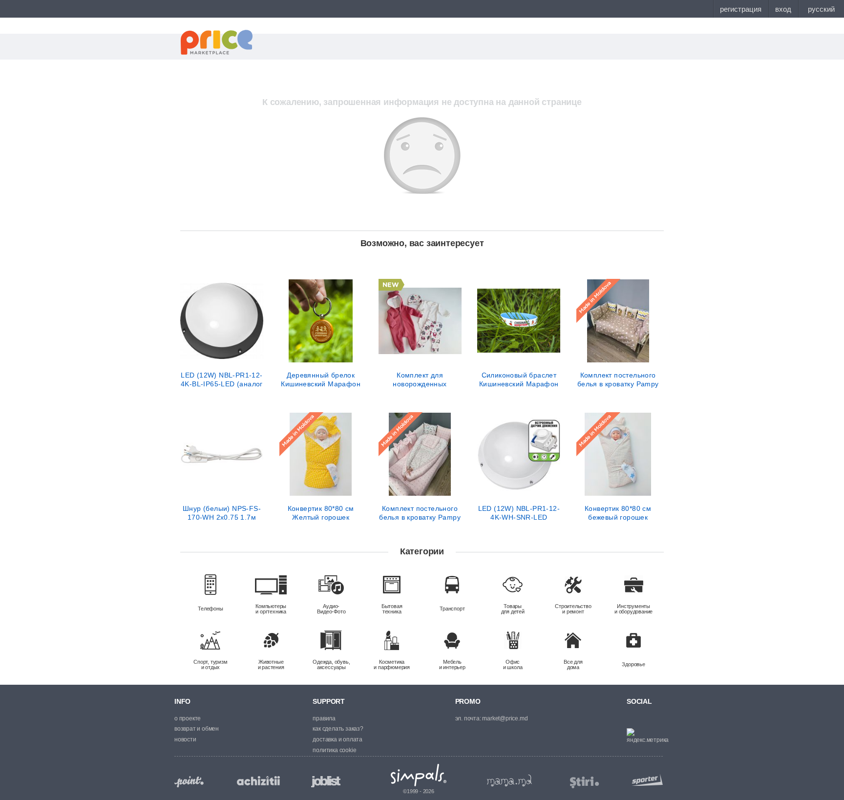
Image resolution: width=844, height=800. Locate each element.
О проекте (187, 718)
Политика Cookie (334, 750)
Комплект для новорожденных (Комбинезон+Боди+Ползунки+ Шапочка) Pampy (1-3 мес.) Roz (420, 379)
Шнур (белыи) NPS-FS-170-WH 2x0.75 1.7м (222, 513)
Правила (324, 718)
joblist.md (325, 781)
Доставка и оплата (337, 739)
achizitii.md (258, 781)
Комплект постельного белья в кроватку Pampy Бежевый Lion (618, 379)
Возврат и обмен (196, 728)
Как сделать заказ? (338, 728)
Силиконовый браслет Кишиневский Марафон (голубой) (519, 379)
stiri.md (584, 783)
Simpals (419, 775)
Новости (185, 739)
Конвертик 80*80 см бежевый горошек (618, 513)
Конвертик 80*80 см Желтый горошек (321, 513)
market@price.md (505, 718)
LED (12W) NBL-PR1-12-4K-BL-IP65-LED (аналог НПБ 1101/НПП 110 (222, 379)
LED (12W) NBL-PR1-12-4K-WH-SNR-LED (519, 513)
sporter (645, 780)
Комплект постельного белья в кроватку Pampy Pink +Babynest (420, 513)
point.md (189, 781)
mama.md (509, 780)
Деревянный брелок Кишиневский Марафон (320, 379)
